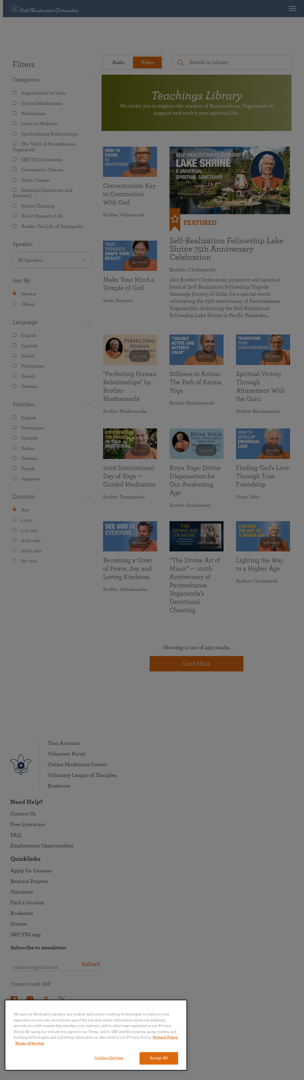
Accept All (159, 1058)
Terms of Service (29, 1043)
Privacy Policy (165, 1037)
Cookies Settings (109, 1058)
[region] (96, 1035)
